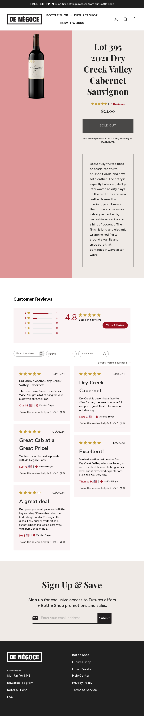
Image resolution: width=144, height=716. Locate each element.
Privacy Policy (82, 683)
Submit (104, 618)
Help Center (81, 675)
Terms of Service (84, 690)
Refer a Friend (17, 690)
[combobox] (61, 354)
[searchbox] (26, 353)
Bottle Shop (57, 15)
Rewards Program (20, 683)
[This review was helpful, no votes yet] (54, 412)
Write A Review (115, 325)
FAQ (10, 697)
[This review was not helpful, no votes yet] (61, 412)
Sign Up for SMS (19, 675)
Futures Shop (86, 15)
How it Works (81, 669)
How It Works (72, 23)
